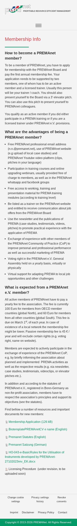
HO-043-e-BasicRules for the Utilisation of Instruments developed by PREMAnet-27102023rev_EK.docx (34, 457)
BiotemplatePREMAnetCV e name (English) (37, 429)
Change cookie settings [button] (16, 499)
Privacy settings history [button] (40, 499)
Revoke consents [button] (62, 499)
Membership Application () (30, 421)
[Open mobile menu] (38, 25)
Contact (62, 512)
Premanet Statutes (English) (27, 437)
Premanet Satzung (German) (27, 444)
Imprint (14, 512)
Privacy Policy (46, 512)
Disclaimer (28, 512)
